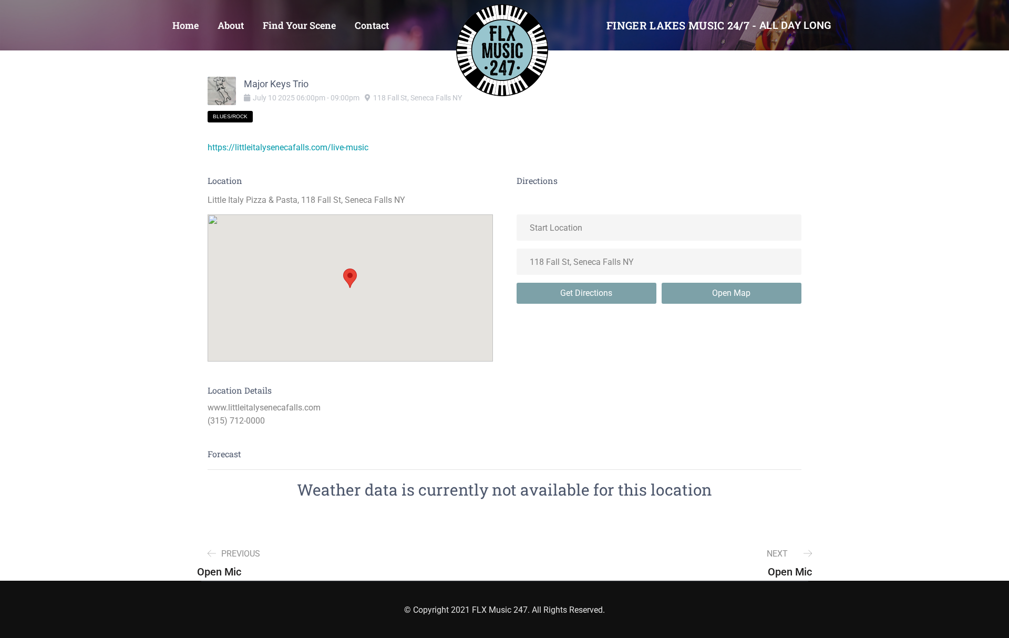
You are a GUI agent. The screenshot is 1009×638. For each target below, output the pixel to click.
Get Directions (586, 293)
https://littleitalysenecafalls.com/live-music (288, 147)
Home (185, 25)
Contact (372, 25)
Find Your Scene (299, 25)
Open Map (731, 293)
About (231, 25)
